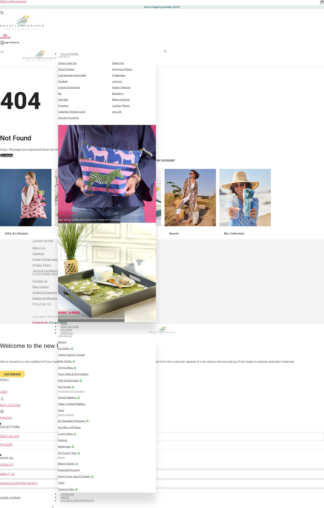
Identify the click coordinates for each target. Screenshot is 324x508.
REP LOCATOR (5, 36)
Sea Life (117, 111)
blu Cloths (64, 348)
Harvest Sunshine (68, 117)
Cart (4, 392)
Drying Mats (65, 367)
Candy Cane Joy (67, 63)
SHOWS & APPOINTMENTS (77, 500)
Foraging (63, 105)
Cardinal (62, 81)
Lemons (117, 81)
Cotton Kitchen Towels (71, 354)
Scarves (62, 440)
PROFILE (6, 417)
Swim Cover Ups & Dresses (74, 476)
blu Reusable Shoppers (72, 421)
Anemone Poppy (122, 69)
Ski (59, 93)
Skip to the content (13, 1)
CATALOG (6, 464)
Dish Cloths (65, 361)
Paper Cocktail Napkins (71, 403)
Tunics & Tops (66, 489)
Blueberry (118, 93)
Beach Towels (66, 463)
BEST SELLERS (70, 326)
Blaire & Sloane (121, 99)
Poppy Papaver (121, 87)
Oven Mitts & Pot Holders (73, 374)
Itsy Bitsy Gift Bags (69, 427)
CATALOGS (67, 494)
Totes (61, 482)
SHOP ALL (67, 333)
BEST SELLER (10, 436)
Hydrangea (118, 75)
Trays (61, 410)
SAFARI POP (67, 212)
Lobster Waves (121, 105)
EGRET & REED (69, 312)
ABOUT (65, 497)
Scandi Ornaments (69, 87)
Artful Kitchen (65, 336)
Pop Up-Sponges (68, 380)
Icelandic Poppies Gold (71, 111)
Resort (61, 457)
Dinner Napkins (67, 397)
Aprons (62, 342)
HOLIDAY (66, 329)
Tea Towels (64, 386)
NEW (64, 323)
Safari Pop (118, 63)
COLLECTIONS (69, 54)
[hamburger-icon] (155, 52)
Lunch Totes (65, 433)
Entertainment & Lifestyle (71, 391)
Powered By (49, 322)
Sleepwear (64, 446)
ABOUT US (7, 474)
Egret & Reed (66, 69)
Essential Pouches (69, 470)
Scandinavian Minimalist (72, 75)
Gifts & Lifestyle (66, 415)
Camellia (63, 99)
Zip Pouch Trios (67, 453)
